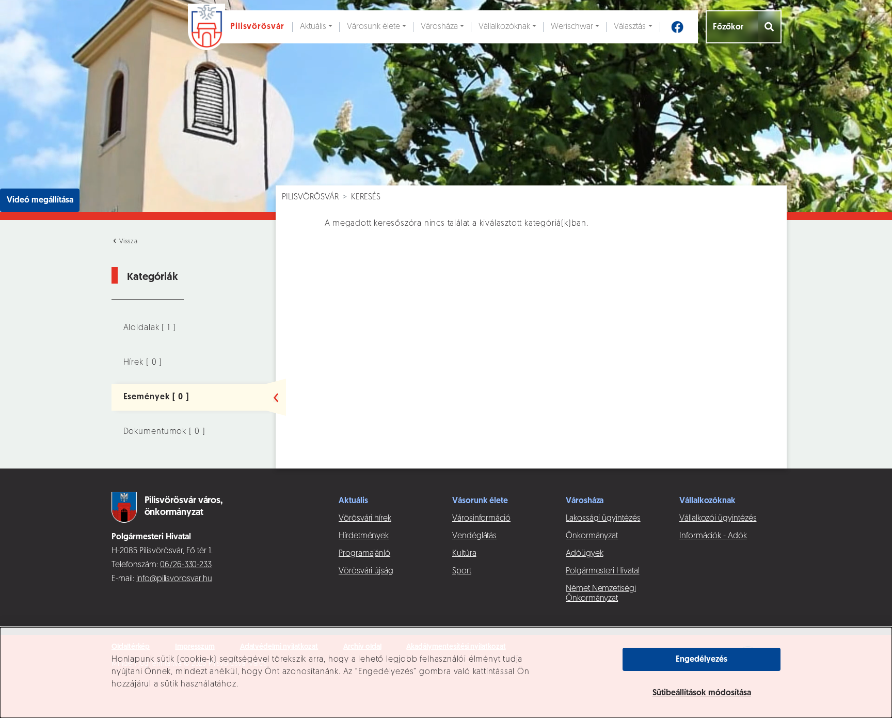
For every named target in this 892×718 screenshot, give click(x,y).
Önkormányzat (592, 536)
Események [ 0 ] (156, 397)
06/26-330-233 (186, 565)
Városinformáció (481, 518)
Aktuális (313, 27)
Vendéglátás (474, 536)
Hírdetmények (364, 536)
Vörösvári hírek (365, 518)
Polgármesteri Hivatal (603, 571)
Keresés (365, 197)
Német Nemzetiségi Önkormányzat (601, 594)
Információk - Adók (713, 536)
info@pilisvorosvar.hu (174, 579)
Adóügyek (584, 554)
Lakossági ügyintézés (603, 518)
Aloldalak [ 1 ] (149, 328)
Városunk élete (373, 27)
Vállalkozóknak (504, 27)
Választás (630, 27)
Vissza (127, 242)
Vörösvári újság (366, 571)
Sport (461, 571)
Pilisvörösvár (310, 197)
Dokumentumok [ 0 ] (164, 432)
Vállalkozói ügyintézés (717, 518)
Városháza (439, 27)
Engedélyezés (701, 659)
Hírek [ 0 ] (143, 362)
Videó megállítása (40, 200)
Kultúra (464, 554)
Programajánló (364, 554)
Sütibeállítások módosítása (701, 693)
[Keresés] (770, 26)
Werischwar (572, 27)
